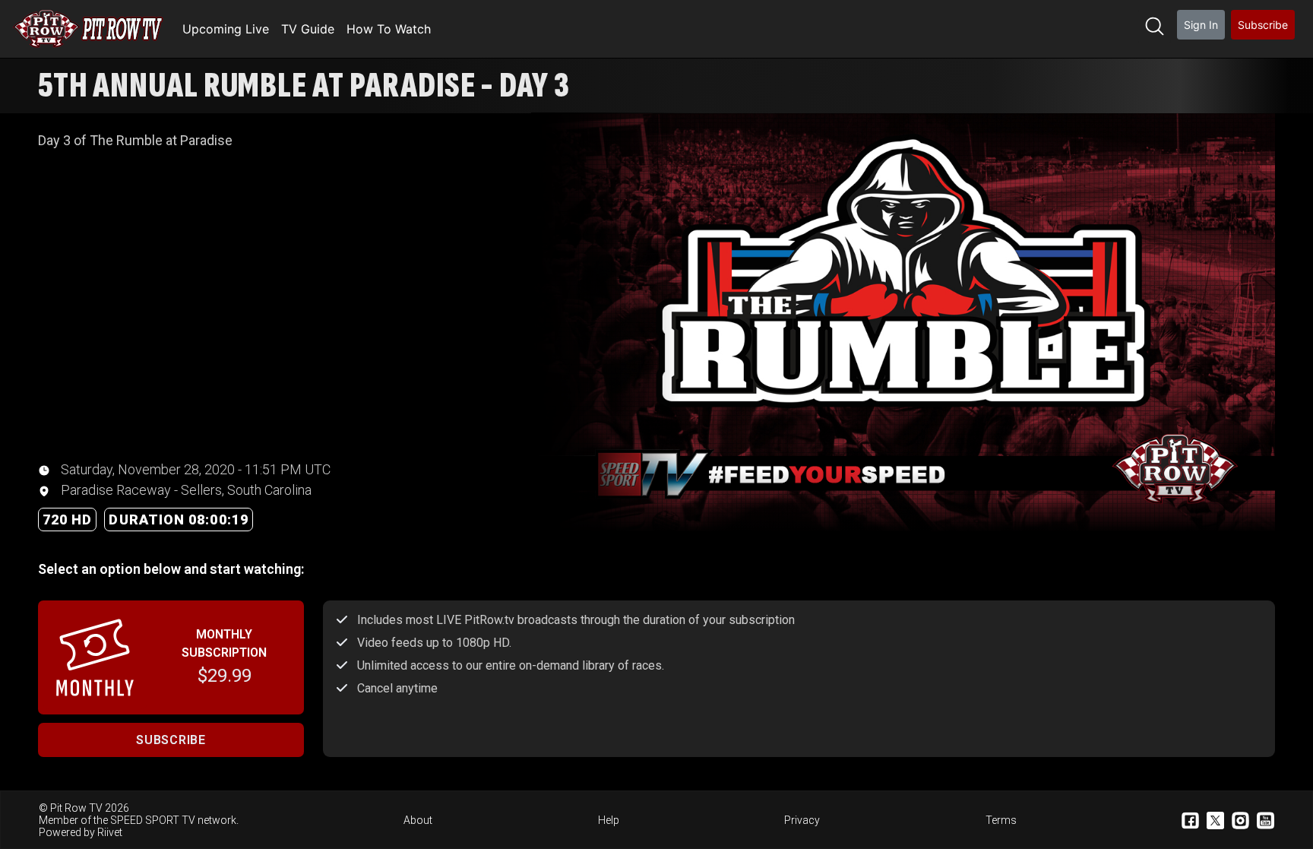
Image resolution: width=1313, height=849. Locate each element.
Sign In (1201, 24)
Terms (1001, 820)
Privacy (802, 820)
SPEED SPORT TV (152, 820)
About (417, 820)
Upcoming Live (225, 28)
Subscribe (1263, 24)
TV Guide (307, 28)
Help (608, 820)
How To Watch (388, 28)
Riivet (109, 832)
